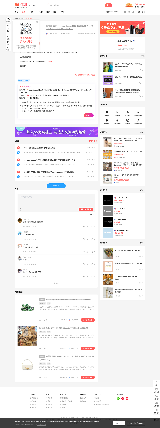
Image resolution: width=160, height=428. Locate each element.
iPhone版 (97, 401)
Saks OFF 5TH (24, 80)
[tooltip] (26, 36)
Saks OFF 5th (53, 33)
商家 (32, 12)
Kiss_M (25, 269)
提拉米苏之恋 (27, 244)
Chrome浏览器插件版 (101, 404)
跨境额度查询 (138, 123)
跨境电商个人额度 (66, 401)
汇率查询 (127, 115)
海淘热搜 (83, 401)
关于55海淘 (34, 398)
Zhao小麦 (26, 219)
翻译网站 (106, 123)
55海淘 (21, 5)
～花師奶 (25, 232)
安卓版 (96, 398)
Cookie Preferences (136, 423)
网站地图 (33, 407)
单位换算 (117, 115)
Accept (119, 423)
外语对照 (127, 123)
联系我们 (49, 401)
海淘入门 (83, 398)
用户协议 (33, 404)
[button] (33, 5)
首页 (16, 18)
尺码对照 (106, 115)
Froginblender (27, 257)
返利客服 (49, 404)
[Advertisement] (122, 318)
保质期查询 (117, 123)
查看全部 (92, 141)
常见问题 (49, 398)
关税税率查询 (138, 115)
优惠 (23, 12)
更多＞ (143, 56)
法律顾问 (49, 407)
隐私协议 (33, 401)
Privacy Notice (41, 425)
